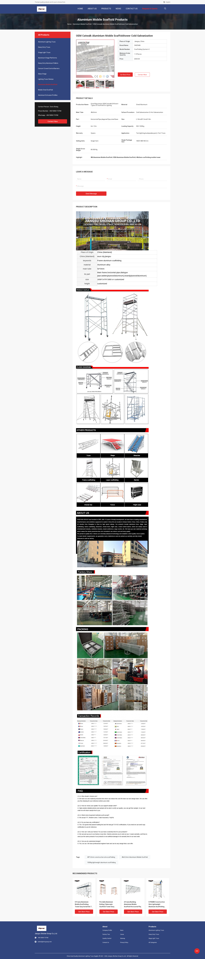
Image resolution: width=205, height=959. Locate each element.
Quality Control (106, 938)
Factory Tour (106, 934)
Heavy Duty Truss (44, 47)
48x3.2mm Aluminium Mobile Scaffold (135, 857)
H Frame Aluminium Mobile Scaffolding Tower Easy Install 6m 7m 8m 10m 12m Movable (84, 904)
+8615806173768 (55, 111)
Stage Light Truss (44, 52)
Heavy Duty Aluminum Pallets (48, 63)
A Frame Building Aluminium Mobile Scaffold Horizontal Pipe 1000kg (133, 904)
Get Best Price (125, 75)
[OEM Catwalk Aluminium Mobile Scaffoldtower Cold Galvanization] (95, 58)
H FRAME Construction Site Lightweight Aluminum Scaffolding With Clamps (157, 904)
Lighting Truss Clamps (45, 79)
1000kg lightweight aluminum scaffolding (101, 862)
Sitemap (122, 938)
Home (69, 24)
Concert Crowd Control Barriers (48, 68)
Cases (122, 934)
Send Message (91, 194)
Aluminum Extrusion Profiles (47, 95)
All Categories (153, 942)
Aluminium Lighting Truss (47, 42)
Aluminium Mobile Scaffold (82, 24)
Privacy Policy (124, 942)
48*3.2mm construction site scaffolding (101, 857)
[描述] (165, 8)
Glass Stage (42, 74)
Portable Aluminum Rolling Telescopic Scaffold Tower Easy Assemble (106, 904)
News (121, 930)
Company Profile (107, 930)
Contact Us (105, 942)
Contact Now (53, 121)
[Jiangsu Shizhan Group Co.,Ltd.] (41, 9)
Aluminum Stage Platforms (47, 58)
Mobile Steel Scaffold (45, 90)
